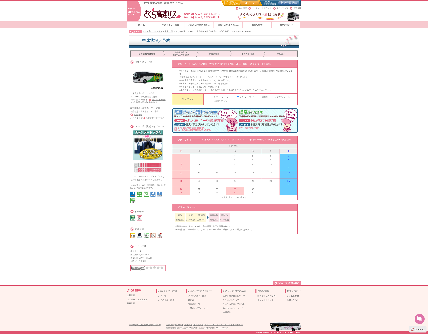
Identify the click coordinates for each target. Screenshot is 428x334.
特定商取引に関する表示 (177, 328)
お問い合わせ (286, 25)
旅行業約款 (198, 324)
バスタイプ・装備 (170, 25)
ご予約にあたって (231, 300)
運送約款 (138, 115)
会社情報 (243, 8)
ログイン (249, 2)
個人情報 (179, 324)
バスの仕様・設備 (166, 300)
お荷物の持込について (198, 308)
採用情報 (297, 8)
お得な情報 (257, 25)
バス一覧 (162, 296)
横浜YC (201, 215)
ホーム (141, 25)
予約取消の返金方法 (138, 324)
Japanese (417, 329)
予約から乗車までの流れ (234, 304)
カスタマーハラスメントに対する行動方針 (223, 324)
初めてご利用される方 (228, 25)
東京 (160, 31)
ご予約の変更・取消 (197, 296)
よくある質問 (293, 296)
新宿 (191, 215)
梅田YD (224, 215)
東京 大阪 (169, 31)
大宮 (180, 215)
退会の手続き (154, 324)
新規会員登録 (289, 2)
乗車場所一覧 (194, 304)
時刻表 (191, 300)
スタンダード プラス (155, 118)
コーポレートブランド (261, 8)
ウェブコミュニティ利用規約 (202, 328)
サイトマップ (282, 8)
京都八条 (214, 215)
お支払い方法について (233, 308)
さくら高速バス (150, 31)
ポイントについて (265, 300)
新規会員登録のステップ (234, 296)
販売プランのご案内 (266, 296)
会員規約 (227, 312)
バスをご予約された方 (199, 25)
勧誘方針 (170, 324)
